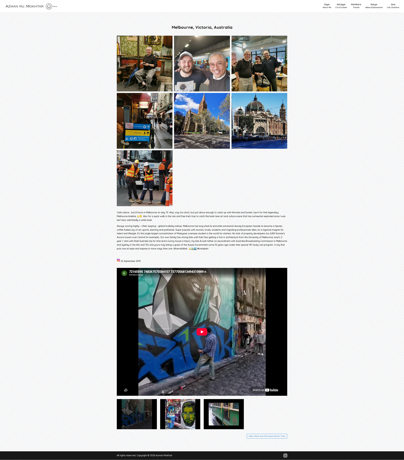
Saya (327, 6)
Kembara (356, 6)
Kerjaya (341, 6)
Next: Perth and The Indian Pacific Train (267, 436)
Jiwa (393, 6)
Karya (374, 6)
